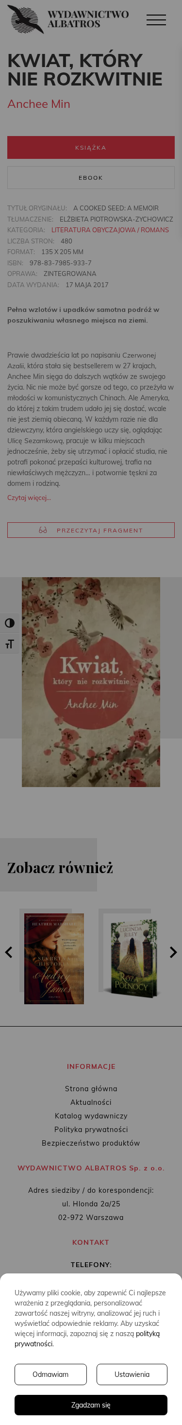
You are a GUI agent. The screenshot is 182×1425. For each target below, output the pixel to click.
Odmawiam (50, 1374)
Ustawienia (132, 1374)
